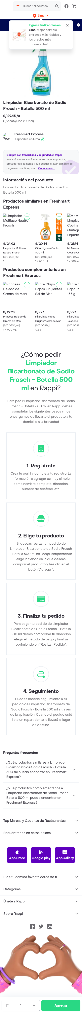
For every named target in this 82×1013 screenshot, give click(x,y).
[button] (41, 15)
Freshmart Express (29, 134)
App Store (17, 858)
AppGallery (65, 858)
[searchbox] (36, 6)
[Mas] (34, 1006)
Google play (41, 858)
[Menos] (7, 1006)
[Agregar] (27, 217)
